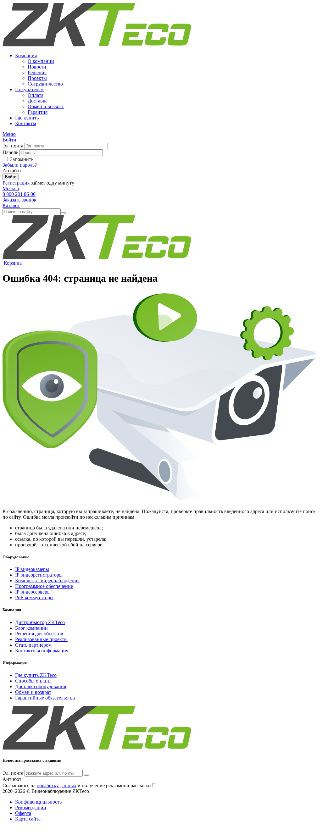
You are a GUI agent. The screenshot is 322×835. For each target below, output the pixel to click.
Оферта (23, 813)
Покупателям (29, 89)
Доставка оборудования (40, 686)
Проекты (37, 78)
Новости (37, 66)
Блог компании (31, 628)
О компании (41, 61)
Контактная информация (41, 650)
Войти (10, 176)
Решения (37, 72)
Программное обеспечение (44, 586)
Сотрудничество (45, 83)
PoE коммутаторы (34, 597)
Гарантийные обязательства (45, 697)
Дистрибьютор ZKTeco (40, 622)
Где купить (27, 117)
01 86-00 (19, 194)
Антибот (12, 170)
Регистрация (16, 182)
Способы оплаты (33, 680)
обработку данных (56, 785)
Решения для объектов (39, 633)
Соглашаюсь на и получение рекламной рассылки (77, 785)
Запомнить (21, 159)
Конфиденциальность (38, 802)
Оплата (35, 95)
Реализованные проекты (41, 639)
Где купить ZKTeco (36, 675)
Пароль (10, 152)
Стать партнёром (33, 645)
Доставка (37, 100)
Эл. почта (13, 145)
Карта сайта (28, 818)
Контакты (25, 123)
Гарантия (37, 112)
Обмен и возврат (46, 106)
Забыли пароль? (20, 165)
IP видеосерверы (33, 591)
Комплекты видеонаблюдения (47, 580)
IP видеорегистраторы (39, 575)
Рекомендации (30, 807)
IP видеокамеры (32, 569)
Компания (26, 55)
